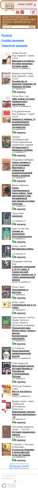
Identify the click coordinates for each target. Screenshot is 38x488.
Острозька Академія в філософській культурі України (23, 452)
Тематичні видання (14, 45)
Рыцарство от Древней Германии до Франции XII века (24, 84)
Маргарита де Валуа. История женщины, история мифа (23, 63)
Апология (17, 216)
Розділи (6, 35)
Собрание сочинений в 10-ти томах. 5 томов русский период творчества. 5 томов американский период (24, 273)
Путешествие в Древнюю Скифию (22, 148)
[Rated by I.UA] (19, 481)
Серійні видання (12, 40)
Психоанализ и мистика (20, 291)
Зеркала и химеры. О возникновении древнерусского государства (23, 123)
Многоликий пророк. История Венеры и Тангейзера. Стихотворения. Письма (23, 371)
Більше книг (19, 466)
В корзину (20, 92)
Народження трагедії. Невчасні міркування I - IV (24, 414)
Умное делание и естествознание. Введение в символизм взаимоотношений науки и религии (22, 169)
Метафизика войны (23, 249)
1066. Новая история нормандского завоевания (23, 101)
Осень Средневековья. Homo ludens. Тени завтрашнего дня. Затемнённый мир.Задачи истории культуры (23, 196)
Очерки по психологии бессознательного (22, 234)
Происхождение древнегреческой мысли (21, 353)
